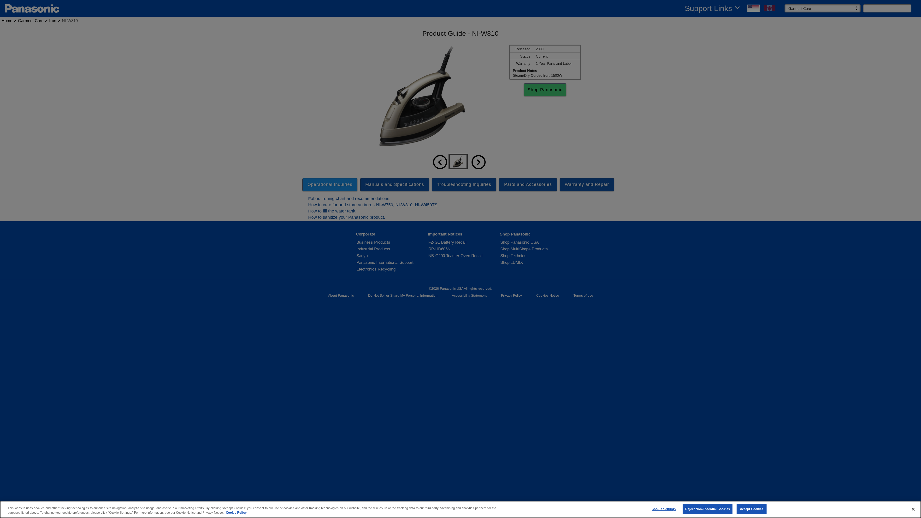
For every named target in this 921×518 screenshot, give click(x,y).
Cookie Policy (236, 513)
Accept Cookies (751, 509)
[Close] (913, 509)
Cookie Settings (664, 509)
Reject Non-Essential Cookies (707, 509)
